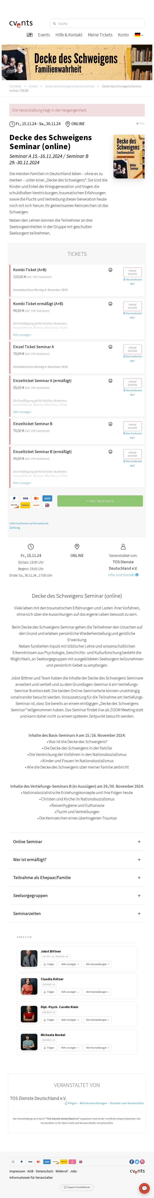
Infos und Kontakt (121, 575)
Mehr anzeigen (22, 335)
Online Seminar (27, 841)
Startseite (15, 86)
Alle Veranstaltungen (96, 964)
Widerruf (62, 1171)
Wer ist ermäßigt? (29, 859)
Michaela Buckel (53, 1035)
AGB (30, 1171)
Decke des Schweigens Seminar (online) (69, 86)
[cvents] (26, 23)
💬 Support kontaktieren (77, 1187)
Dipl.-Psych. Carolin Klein (59, 1007)
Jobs (73, 1171)
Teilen (141, 123)
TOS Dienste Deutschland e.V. (38, 1098)
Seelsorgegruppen (30, 895)
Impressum (17, 1171)
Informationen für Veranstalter (31, 1177)
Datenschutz (44, 1171)
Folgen (50, 964)
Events (33, 86)
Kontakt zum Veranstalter (127, 1103)
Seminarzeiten (27, 913)
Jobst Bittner (51, 951)
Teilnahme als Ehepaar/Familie (42, 877)
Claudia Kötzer (52, 979)
